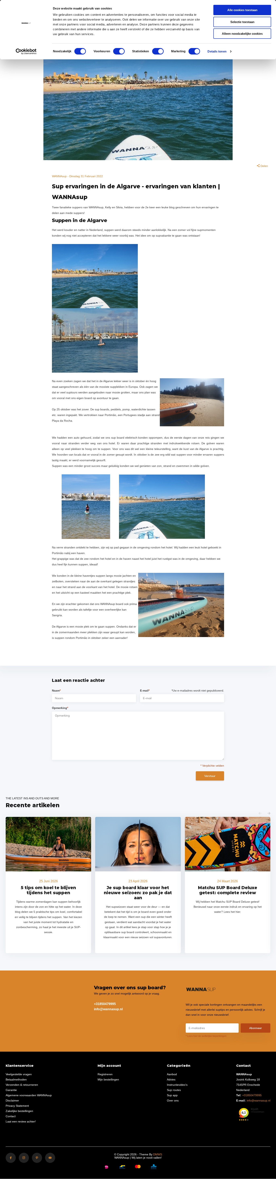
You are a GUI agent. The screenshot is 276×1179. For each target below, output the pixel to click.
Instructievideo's (177, 1084)
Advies (171, 1079)
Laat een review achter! (21, 1121)
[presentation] (260, 813)
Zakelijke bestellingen (19, 1111)
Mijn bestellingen (108, 1079)
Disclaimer (12, 1100)
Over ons (173, 1100)
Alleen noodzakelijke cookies (242, 33)
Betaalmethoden (16, 1079)
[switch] (119, 51)
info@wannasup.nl (108, 1009)
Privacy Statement (17, 1105)
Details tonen (217, 51)
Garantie (11, 1090)
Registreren (105, 1074)
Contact (11, 1116)
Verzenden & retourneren (22, 1084)
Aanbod (172, 1074)
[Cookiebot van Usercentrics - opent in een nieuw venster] (26, 51)
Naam (56, 690)
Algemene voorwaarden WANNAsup (29, 1095)
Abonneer (255, 1028)
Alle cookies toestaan (242, 10)
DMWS (157, 1154)
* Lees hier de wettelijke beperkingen (206, 1036)
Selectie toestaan (242, 22)
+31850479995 (105, 1004)
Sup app (172, 1095)
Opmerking (60, 707)
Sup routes (174, 1090)
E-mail (145, 690)
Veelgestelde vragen (19, 1074)
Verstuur (209, 776)
